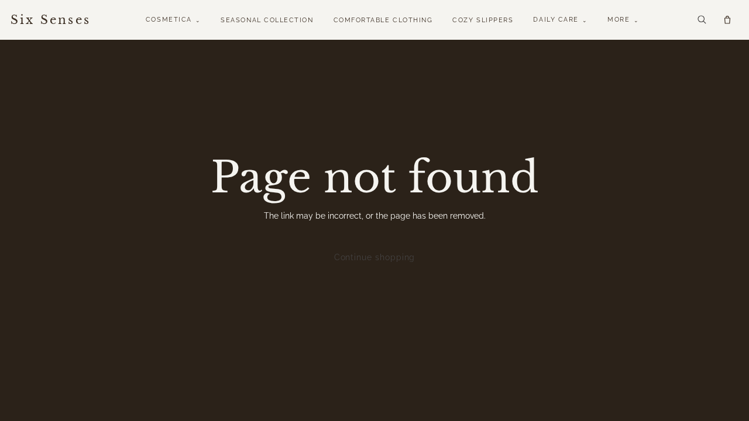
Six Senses (51, 19)
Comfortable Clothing (383, 20)
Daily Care (560, 19)
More (623, 19)
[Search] (701, 19)
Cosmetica (173, 19)
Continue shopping (374, 257)
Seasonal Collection (267, 20)
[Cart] (727, 19)
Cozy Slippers (482, 20)
